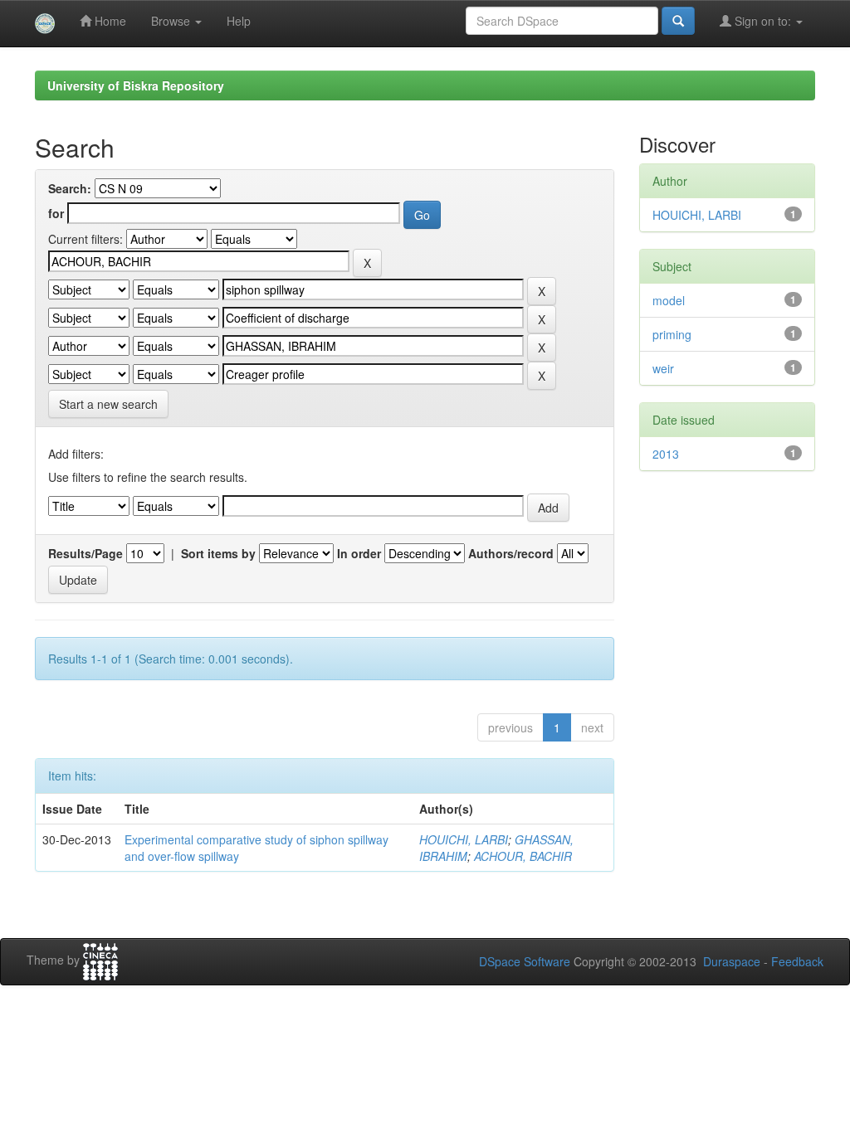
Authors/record (511, 553)
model (668, 300)
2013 (665, 453)
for (56, 213)
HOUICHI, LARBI (463, 839)
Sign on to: (762, 20)
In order (359, 553)
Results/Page (85, 553)
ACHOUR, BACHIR (523, 856)
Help (239, 20)
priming (671, 334)
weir (663, 368)
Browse (172, 20)
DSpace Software (524, 961)
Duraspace (731, 961)
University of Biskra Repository (135, 85)
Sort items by (218, 553)
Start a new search (108, 404)
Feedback (797, 961)
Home (108, 20)
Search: (69, 188)
